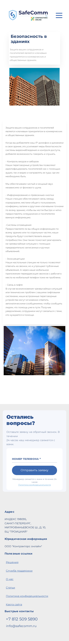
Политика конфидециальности (34, 485)
